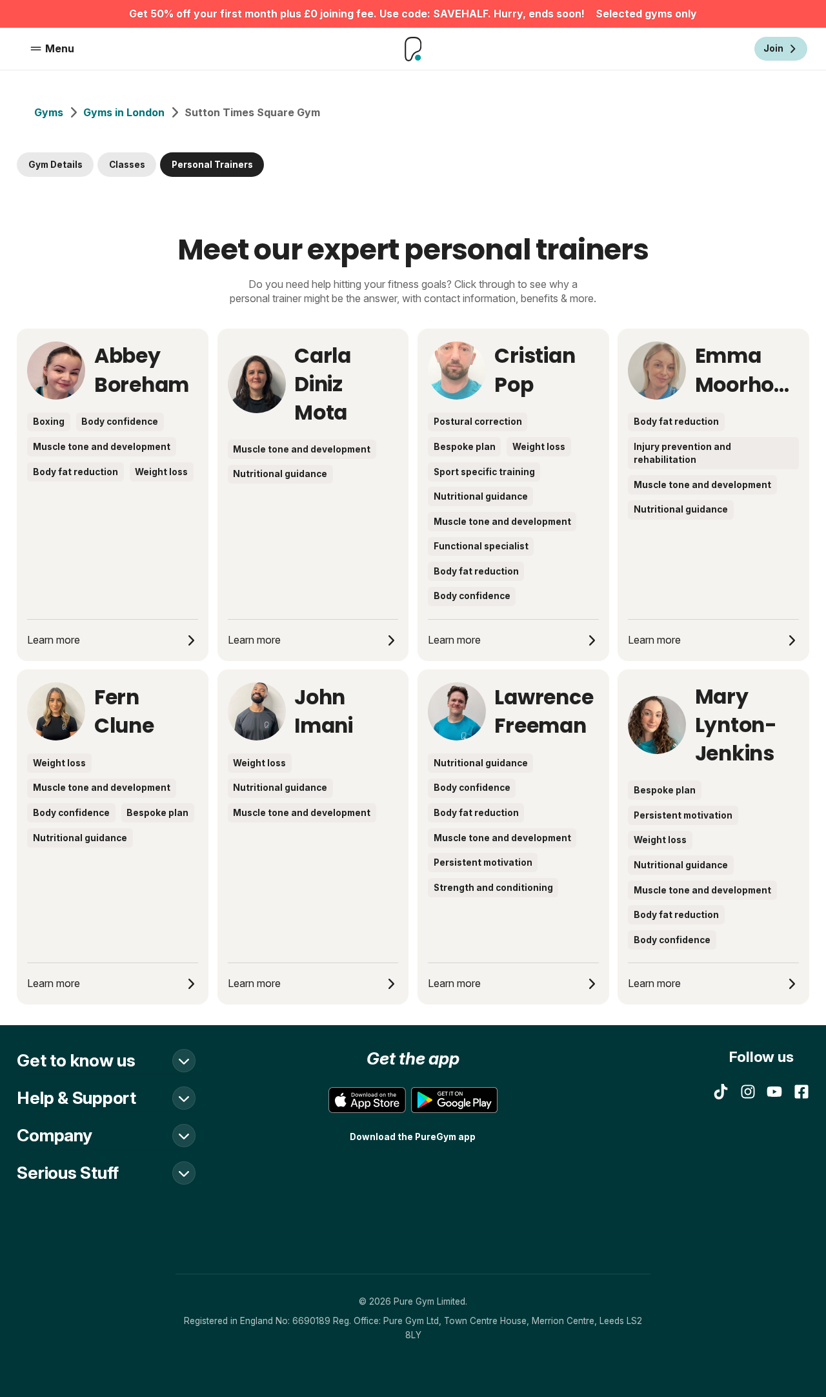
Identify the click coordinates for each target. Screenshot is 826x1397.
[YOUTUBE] (774, 1091)
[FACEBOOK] (801, 1091)
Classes (127, 164)
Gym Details (55, 164)
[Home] (413, 49)
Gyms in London (124, 112)
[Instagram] (748, 1091)
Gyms (48, 112)
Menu (59, 48)
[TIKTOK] (721, 1091)
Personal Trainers (212, 164)
